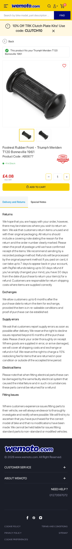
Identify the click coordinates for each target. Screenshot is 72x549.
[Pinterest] (33, 517)
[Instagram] (40, 517)
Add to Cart (38, 187)
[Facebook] (27, 518)
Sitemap (63, 533)
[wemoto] (29, 448)
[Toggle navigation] (6, 7)
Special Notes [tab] (38, 201)
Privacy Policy (13, 533)
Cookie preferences (16, 539)
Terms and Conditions (55, 526)
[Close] (53, 31)
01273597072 (59, 495)
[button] (56, 6)
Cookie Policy (12, 526)
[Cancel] (49, 6)
